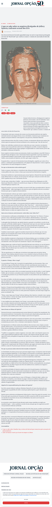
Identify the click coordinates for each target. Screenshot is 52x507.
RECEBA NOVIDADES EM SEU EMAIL (20, 477)
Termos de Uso (32, 495)
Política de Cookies (18, 495)
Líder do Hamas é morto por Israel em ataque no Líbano (18, 432)
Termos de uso (6, 490)
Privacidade (5, 486)
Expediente (5, 483)
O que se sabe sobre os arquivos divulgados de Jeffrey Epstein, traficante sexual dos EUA (22, 27)
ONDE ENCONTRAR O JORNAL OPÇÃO (14, 474)
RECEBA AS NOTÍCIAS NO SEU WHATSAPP (37, 474)
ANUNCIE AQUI (37, 477)
